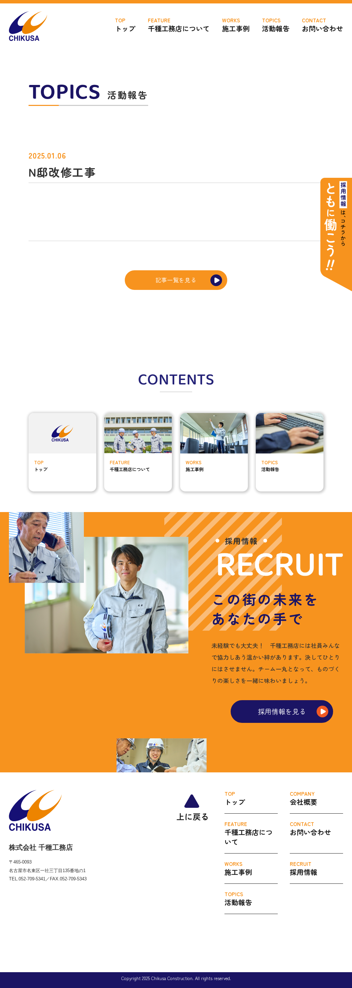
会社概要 (303, 798)
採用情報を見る (282, 711)
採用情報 (303, 868)
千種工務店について (179, 25)
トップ (125, 25)
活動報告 (275, 25)
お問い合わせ (322, 25)
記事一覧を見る (175, 280)
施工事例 (236, 25)
